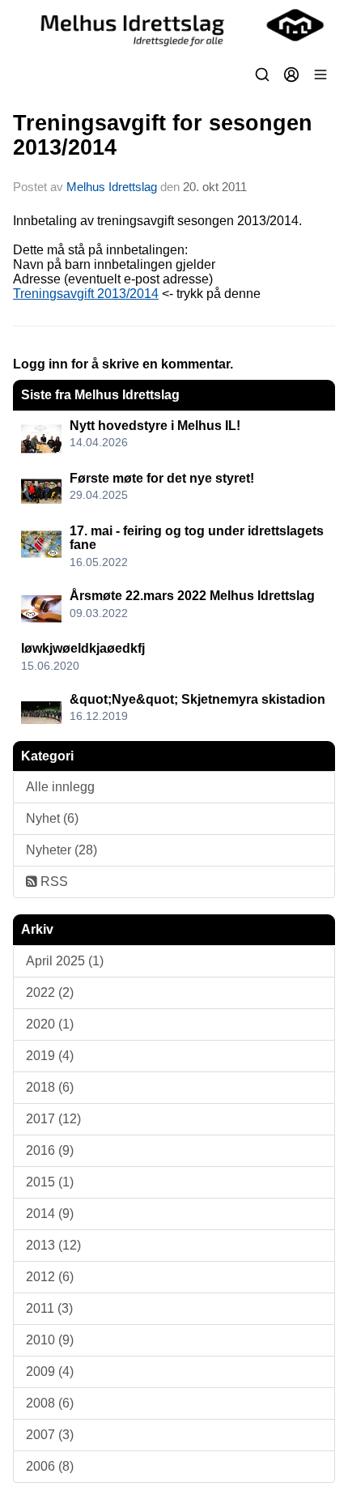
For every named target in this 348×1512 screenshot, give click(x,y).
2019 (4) (50, 1056)
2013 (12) (53, 1245)
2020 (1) (50, 1024)
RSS (52, 881)
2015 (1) (50, 1182)
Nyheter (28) (61, 850)
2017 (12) (53, 1119)
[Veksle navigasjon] (320, 74)
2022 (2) (50, 992)
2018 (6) (50, 1087)
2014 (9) (50, 1213)
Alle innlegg (60, 787)
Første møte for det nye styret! (162, 478)
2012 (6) (50, 1277)
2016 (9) (50, 1150)
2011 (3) (49, 1308)
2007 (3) (50, 1435)
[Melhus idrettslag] (174, 25)
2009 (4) (50, 1371)
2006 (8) (50, 1466)
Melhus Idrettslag (111, 187)
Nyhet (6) (52, 818)
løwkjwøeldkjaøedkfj (83, 648)
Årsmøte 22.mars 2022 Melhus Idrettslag (192, 596)
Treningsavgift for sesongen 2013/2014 (162, 135)
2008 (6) (50, 1403)
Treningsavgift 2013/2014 (86, 293)
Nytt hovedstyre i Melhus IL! (155, 425)
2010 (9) (50, 1340)
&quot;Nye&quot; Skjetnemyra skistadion (197, 699)
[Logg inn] (291, 74)
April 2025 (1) (65, 961)
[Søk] (262, 74)
